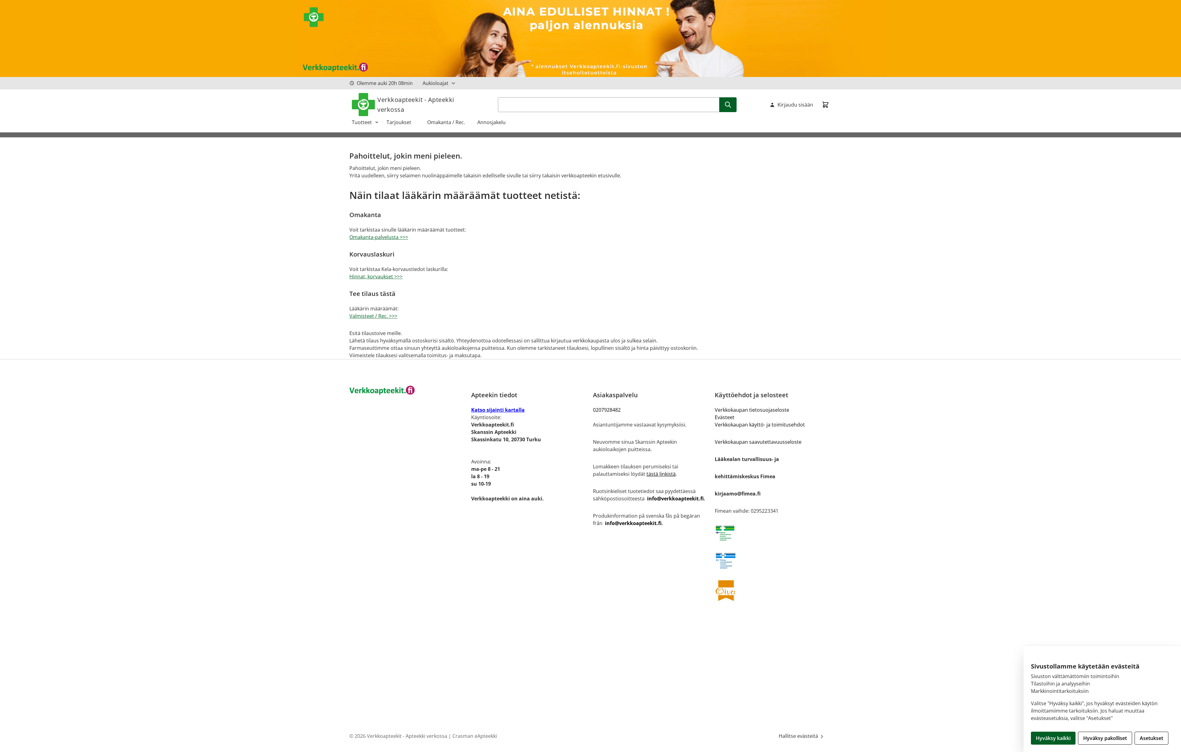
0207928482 (607, 409)
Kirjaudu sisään (795, 104)
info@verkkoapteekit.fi (675, 498)
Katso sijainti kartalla (498, 409)
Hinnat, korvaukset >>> (376, 276)
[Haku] (728, 104)
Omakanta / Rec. (448, 122)
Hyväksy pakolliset (1105, 738)
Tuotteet (362, 122)
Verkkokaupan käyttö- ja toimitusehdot (760, 424)
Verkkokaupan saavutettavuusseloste (758, 442)
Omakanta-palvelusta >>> (378, 237)
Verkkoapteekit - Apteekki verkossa (415, 104)
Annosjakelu (491, 122)
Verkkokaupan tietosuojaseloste (752, 409)
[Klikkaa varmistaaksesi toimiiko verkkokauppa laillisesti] (773, 533)
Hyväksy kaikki (1053, 738)
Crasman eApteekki (474, 736)
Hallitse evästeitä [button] (799, 736)
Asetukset (1151, 738)
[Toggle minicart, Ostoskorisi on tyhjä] (825, 105)
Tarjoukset (402, 122)
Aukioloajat (435, 83)
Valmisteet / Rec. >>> (373, 316)
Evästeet (724, 417)
